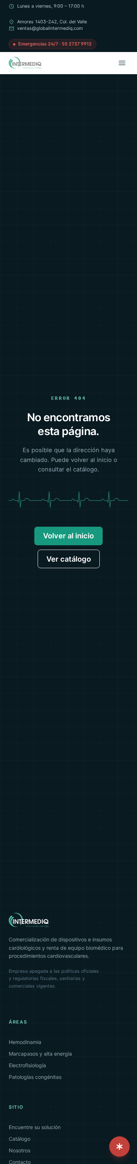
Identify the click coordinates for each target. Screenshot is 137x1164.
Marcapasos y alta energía (40, 1054)
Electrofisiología (27, 1065)
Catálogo (19, 1139)
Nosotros (19, 1150)
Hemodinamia (25, 1042)
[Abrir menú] (122, 63)
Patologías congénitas (35, 1077)
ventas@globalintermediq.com (50, 28)
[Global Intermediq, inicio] (25, 62)
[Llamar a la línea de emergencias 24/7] (119, 1146)
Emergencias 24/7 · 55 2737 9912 (55, 44)
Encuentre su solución (35, 1127)
